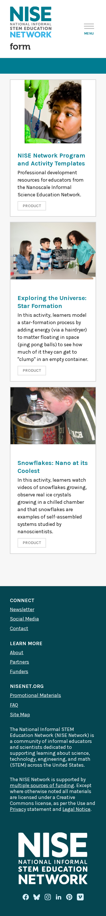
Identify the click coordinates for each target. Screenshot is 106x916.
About (16, 652)
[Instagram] (48, 897)
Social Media (24, 619)
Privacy (18, 809)
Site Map (20, 714)
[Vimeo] (80, 897)
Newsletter (22, 609)
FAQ (14, 705)
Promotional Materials (35, 695)
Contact (19, 628)
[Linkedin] (58, 897)
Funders (19, 671)
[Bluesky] (36, 897)
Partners (19, 662)
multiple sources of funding (42, 785)
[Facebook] (25, 897)
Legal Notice (76, 809)
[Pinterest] (69, 897)
